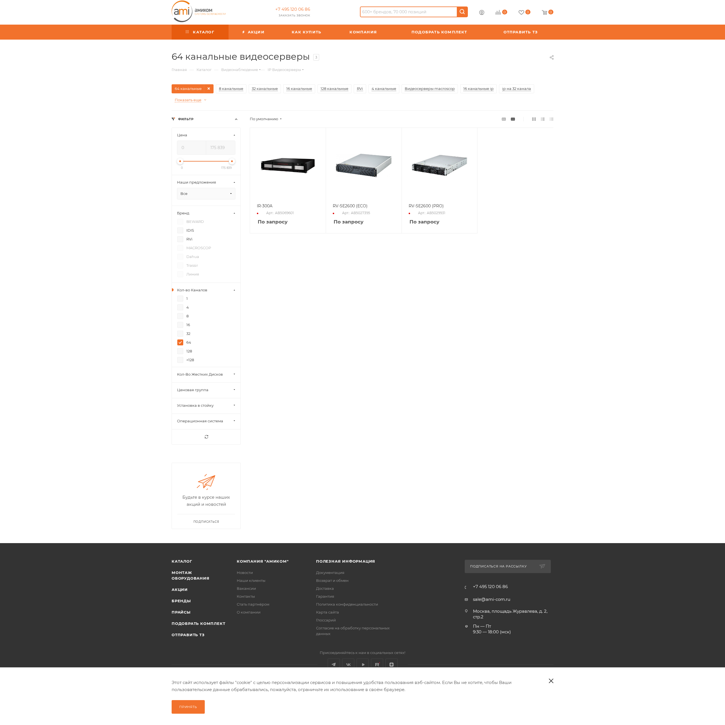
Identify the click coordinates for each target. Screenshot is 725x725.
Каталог (182, 561)
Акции (180, 589)
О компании (249, 612)
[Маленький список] (504, 119)
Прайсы (181, 612)
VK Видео (363, 665)
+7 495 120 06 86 (292, 9)
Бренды (181, 601)
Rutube (377, 665)
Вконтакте (348, 665)
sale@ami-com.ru (491, 599)
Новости (245, 572)
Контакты (246, 596)
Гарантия (325, 596)
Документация (330, 572)
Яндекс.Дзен (391, 665)
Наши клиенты (251, 580)
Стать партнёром (253, 604)
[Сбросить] (206, 437)
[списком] (543, 119)
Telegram (334, 665)
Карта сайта (327, 612)
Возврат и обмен (332, 580)
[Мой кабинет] (481, 13)
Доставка (325, 588)
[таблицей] (551, 119)
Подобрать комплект (198, 623)
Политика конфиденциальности (347, 604)
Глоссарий (326, 620)
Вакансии (246, 588)
